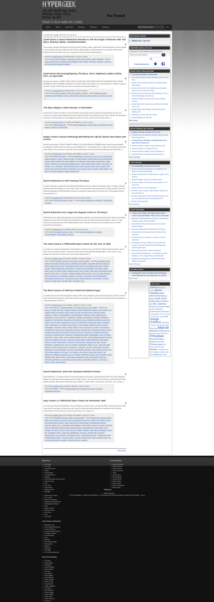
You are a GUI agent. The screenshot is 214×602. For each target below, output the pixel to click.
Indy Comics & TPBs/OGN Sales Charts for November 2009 (74, 400)
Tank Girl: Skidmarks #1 (70, 433)
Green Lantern (159, 317)
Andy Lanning (65, 310)
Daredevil (48, 320)
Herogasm (55, 428)
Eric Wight (99, 268)
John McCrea (103, 125)
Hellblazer (69, 330)
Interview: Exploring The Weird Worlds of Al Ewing (148, 229)
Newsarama (49, 544)
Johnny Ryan (116, 479)
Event (69, 93)
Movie (159, 333)
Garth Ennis (83, 61)
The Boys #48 (62, 127)
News (94, 59)
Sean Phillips (49, 594)
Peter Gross (62, 342)
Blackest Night (87, 312)
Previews (93, 27)
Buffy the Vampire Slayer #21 (91, 266)
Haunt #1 (53, 271)
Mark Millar (165, 325)
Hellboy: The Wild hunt (82, 330)
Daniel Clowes (117, 466)
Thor (151, 352)
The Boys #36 (92, 433)
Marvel (163, 327)
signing (85, 93)
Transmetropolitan (52, 391)
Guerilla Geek (49, 535)
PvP (46, 483)
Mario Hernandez (92, 340)
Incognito (49, 335)
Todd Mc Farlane (85, 278)
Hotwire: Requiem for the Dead (57, 332)
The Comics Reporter (52, 552)
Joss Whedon (103, 271)
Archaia (152, 290)
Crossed (96, 317)
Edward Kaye (57, 56)
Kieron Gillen (116, 481)
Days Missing (58, 320)
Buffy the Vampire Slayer (70, 266)
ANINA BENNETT (78, 156)
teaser (153, 349)
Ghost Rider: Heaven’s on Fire (90, 325)
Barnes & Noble (101, 93)
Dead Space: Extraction (72, 320)
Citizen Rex (71, 317)
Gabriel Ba (54, 164)
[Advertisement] (135, 8)
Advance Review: (147, 180)
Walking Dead (50, 357)
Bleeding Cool (49, 525)
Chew (92, 315)
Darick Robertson (52, 61)
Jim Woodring (117, 477)
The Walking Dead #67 (89, 435)
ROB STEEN (72, 169)
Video (167, 352)
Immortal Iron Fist (101, 332)
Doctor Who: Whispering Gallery (63, 322)
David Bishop (49, 577)
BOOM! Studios (109, 493)
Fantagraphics (154, 314)
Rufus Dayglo (49, 592)
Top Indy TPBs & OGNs (83, 437)
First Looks (162, 314)
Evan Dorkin (91, 161)
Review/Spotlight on (142, 117)
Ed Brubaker (165, 311)
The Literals (74, 352)
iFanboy (47, 540)
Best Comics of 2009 (72, 312)
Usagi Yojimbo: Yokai (99, 437)
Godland (57, 327)
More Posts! (133, 120)
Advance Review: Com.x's (144, 188)
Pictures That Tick (58, 430)
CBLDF (60, 159)
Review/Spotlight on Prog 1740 (146, 166)
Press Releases (60, 125)
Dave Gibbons (70, 161)
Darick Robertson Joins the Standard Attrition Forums (72, 371)
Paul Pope (54, 169)
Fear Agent (53, 325)
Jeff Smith (106, 164)
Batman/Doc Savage (90, 310)
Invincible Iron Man (80, 335)
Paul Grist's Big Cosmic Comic (55, 479)
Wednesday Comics (83, 357)
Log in (143, 495)
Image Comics (96, 164)
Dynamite (98, 200)
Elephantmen (82, 322)
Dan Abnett (104, 317)
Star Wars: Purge (54, 433)
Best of (57, 307)
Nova (54, 342)
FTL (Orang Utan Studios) (68, 325)
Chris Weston (49, 569)
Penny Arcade (49, 481)
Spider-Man (153, 347)
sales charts (87, 273)
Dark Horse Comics (159, 301)
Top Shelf (76, 281)
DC (151, 304)
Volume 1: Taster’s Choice (70, 440)
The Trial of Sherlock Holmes (90, 352)
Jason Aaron (116, 475)
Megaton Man (90, 166)
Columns (105, 27)
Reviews (81, 27)
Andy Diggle (49, 563)
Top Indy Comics (68, 437)
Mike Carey (104, 340)
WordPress (95, 495)
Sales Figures (84, 261)
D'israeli (47, 571)
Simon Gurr (48, 596)
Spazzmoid (48, 487)
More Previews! (134, 157)
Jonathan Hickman (156, 325)
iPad (162, 322)
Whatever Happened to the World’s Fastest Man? (63, 359)
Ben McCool (89, 156)
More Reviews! (134, 204)
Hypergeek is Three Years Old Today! (144, 115)
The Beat (48, 550)
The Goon (64, 352)
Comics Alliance (50, 529)
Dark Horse (70, 268)
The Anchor (73, 347)
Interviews (69, 27)
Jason (114, 473)
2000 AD (53, 310)
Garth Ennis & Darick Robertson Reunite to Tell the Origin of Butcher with (84, 40)
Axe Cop (47, 466)
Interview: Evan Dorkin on (146, 250)
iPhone (166, 322)
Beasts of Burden (58, 312)
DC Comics (159, 303)
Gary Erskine (49, 584)
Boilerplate (107, 156)
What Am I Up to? (141, 41)
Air (58, 310)
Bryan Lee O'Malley (102, 263)
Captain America (64, 315)
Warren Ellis (163, 355)
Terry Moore (104, 169)
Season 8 (72, 276)
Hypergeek (62, 4)
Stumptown (82, 345)
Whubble (48, 492)
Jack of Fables (105, 335)
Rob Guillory (71, 430)
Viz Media (154, 355)
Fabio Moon (100, 161)
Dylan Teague (49, 580)
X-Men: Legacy (60, 362)
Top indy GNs (56, 281)
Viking (109, 354)
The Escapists (60, 435)
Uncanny (77, 354)
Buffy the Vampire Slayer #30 (79, 420)
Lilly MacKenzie (50, 475)
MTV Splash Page (51, 542)
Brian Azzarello (51, 159)
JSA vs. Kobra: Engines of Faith (75, 337)
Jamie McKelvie (117, 471)
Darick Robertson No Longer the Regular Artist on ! (75, 212)
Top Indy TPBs (66, 281)
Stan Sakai (94, 430)
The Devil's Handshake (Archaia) (79, 349)
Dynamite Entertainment (69, 61)
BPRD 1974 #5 (49, 420)
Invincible (69, 335)
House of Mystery (76, 332)
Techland (48, 548)
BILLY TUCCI (98, 156)
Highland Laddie (85, 96)
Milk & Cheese (101, 166)
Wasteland (71, 357)
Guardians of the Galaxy (54, 330)
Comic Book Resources (52, 527)
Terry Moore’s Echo (60, 347)
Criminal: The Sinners (84, 317)
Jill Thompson (57, 166)
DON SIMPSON (81, 161)
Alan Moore (101, 261)
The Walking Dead (71, 278)
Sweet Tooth (93, 345)
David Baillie (49, 575)
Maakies (47, 477)
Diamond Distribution (157, 307)
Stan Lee (161, 347)
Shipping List (161, 344)
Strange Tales (58, 345)
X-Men (52, 362)
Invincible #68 (88, 428)
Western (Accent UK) (98, 357)
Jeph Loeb (93, 271)
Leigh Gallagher (50, 586)
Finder (47, 471)
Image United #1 (73, 271)
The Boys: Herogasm (93, 347)
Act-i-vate (48, 464)
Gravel (64, 327)
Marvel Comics (158, 330)
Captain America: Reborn (80, 315)
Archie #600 (54, 263)
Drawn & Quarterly (51, 500)
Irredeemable (94, 335)
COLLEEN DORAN (81, 159)
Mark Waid (154, 328)
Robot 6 (47, 546)
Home (48, 27)
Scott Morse (93, 169)
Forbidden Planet (50, 533)
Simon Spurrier (50, 599)
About (58, 27)
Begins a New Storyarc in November (67, 107)
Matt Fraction (116, 483)
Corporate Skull (50, 468)
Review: (140, 201)
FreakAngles (49, 473)
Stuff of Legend (71, 345)
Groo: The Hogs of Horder (89, 327)
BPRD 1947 (96, 312)
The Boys (100, 61)
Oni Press (64, 273)
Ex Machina (92, 322)
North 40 (48, 342)
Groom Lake (104, 327)
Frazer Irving (49, 582)
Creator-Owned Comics (52, 531)
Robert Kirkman (75, 273)
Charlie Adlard (68, 159)
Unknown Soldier (88, 354)
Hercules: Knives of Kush (101, 330)
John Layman (98, 428)
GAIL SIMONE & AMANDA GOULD (69, 164)
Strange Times (49, 489)
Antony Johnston (118, 464)
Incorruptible (58, 335)
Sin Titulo (48, 485)
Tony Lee (48, 601)
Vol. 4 (83, 281)
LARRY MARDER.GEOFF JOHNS (73, 166)
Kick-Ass (63, 340)
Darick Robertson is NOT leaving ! (66, 181)
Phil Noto (71, 342)
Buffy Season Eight (52, 266)
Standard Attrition (87, 389)
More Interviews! (134, 264)
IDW (166, 317)
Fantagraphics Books (52, 504)
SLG (46, 514)
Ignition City (89, 332)
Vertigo (162, 352)
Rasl (98, 342)
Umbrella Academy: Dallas (63, 354)
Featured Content (74, 59)
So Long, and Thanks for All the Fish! (144, 74)
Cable (55, 315)
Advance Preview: (146, 132)
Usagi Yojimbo (100, 354)
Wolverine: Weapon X (91, 359)
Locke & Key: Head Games (76, 340)
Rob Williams (49, 590)
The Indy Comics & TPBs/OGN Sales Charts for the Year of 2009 (77, 244)
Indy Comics (86, 59)
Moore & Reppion (118, 485)
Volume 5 (83, 440)
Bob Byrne (48, 565)
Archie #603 (96, 418)
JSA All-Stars (58, 337)
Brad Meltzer (76, 263)
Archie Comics (64, 263)
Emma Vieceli (117, 468)
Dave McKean (83, 423)
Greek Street (72, 327)
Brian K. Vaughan (88, 263)
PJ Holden (48, 588)
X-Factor (103, 359)
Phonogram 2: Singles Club (85, 342)
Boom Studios (106, 418)
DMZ (83, 320)
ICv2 (46, 537)
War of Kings (61, 357)
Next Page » (122, 450)
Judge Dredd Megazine (96, 337)
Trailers (156, 352)
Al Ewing (48, 561)
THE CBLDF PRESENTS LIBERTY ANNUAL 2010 (64, 171)
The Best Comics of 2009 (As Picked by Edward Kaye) (71, 290)
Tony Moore (97, 278)
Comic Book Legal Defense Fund (99, 159)
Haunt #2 (95, 425)
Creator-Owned (60, 59)
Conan (47, 161)
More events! (133, 278)
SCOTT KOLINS (82, 169)
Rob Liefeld (63, 169)
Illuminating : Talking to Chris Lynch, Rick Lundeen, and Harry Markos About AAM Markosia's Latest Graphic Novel (149, 245)
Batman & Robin (76, 310)
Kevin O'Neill (55, 273)
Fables (99, 322)
